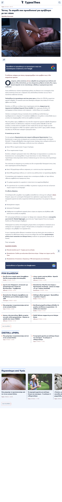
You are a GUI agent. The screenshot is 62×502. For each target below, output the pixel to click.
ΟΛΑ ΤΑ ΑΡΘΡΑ (6, 326)
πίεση (54, 195)
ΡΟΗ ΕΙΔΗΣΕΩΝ (10, 273)
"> (23, 68)
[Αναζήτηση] (59, 2)
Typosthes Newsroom (7, 16)
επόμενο (58, 251)
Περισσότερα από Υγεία (13, 370)
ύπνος (29, 81)
